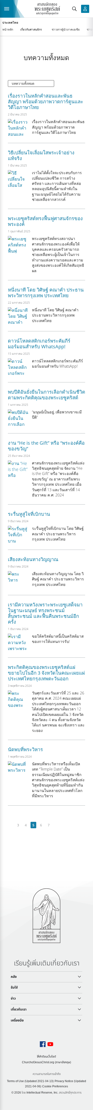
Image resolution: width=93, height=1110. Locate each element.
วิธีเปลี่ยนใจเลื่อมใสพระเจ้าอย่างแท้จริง (41, 155)
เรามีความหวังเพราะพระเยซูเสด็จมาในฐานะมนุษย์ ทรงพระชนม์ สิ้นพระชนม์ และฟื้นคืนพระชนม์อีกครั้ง (45, 613)
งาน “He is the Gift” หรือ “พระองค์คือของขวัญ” (46, 446)
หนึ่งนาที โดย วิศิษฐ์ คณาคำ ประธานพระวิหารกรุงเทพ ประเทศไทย (46, 293)
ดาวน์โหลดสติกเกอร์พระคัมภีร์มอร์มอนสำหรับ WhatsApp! (39, 344)
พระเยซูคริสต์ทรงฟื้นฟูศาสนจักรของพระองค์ (45, 221)
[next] (56, 825)
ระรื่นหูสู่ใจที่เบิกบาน (29, 514)
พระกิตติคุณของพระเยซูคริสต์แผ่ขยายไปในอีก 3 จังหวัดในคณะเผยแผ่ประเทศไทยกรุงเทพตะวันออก (46, 673)
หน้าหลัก (7, 29)
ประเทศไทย (10, 22)
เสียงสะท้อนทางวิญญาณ (33, 559)
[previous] (10, 825)
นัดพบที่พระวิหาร (25, 749)
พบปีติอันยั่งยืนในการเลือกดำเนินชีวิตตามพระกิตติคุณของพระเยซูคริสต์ (46, 395)
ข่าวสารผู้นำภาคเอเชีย (66, 29)
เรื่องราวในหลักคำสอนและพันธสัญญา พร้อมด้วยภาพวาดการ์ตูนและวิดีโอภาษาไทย (45, 101)
